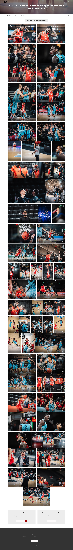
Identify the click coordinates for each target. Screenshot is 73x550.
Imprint (35, 536)
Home (5, 15)
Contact (34, 539)
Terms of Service (34, 534)
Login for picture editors (47, 534)
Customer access (23, 534)
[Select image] (9, 42)
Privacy (35, 537)
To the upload (52, 521)
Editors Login (24, 536)
